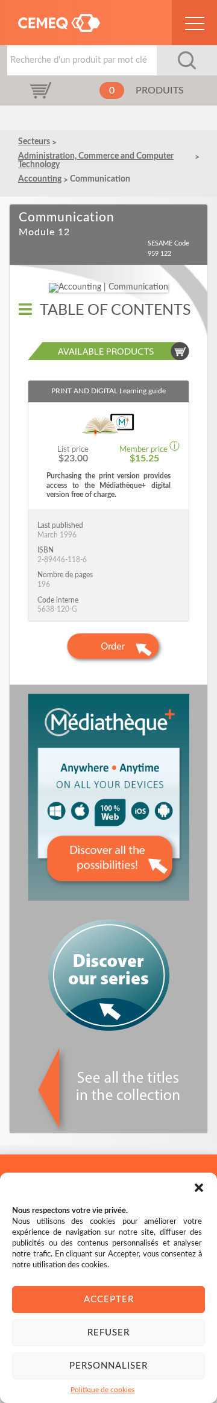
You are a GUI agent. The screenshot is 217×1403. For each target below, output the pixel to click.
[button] (199, 1188)
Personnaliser (108, 1365)
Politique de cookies (102, 1389)
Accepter (109, 1299)
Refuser (108, 1332)
